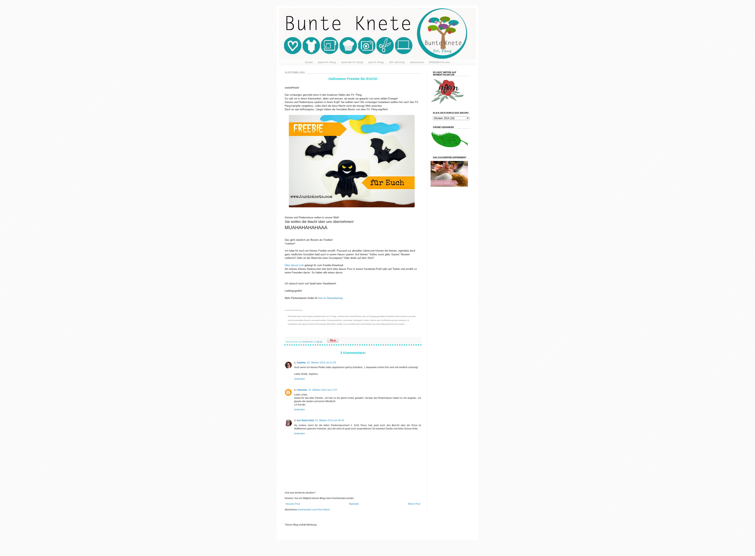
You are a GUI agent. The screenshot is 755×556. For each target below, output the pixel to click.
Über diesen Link (294, 265)
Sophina (301, 362)
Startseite (354, 504)
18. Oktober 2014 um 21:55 (321, 362)
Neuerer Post (293, 504)
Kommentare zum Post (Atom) (314, 509)
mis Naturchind (305, 420)
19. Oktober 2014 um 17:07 (322, 390)
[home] (308, 62)
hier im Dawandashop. (330, 298)
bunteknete (307, 342)
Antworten (299, 379)
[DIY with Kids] (397, 62)
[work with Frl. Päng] (352, 62)
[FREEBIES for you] (439, 62)
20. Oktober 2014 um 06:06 (329, 420)
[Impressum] (416, 62)
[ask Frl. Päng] (376, 62)
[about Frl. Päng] (327, 62)
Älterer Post (414, 504)
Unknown (302, 390)
